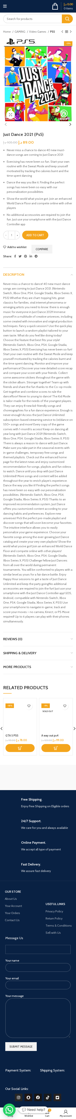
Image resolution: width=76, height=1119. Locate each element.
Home (7, 31)
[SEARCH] (67, 18)
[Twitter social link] (20, 256)
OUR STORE (13, 892)
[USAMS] (20, 777)
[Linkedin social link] (30, 256)
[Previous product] (62, 32)
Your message (14, 996)
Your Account (13, 906)
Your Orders (12, 913)
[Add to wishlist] (29, 706)
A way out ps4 (49, 735)
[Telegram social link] (36, 256)
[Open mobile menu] (5, 6)
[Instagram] (18, 1097)
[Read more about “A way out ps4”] (56, 748)
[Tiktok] (48, 1097)
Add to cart (35, 235)
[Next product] (71, 32)
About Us (11, 899)
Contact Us (12, 920)
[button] (20, 748)
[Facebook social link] (15, 256)
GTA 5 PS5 (11, 735)
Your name (12, 960)
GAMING (20, 31)
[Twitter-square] (57, 1097)
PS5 (52, 31)
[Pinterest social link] (25, 256)
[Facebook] (38, 1097)
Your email (12, 978)
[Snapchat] (28, 1097)
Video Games (38, 31)
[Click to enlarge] (10, 115)
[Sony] (56, 777)
